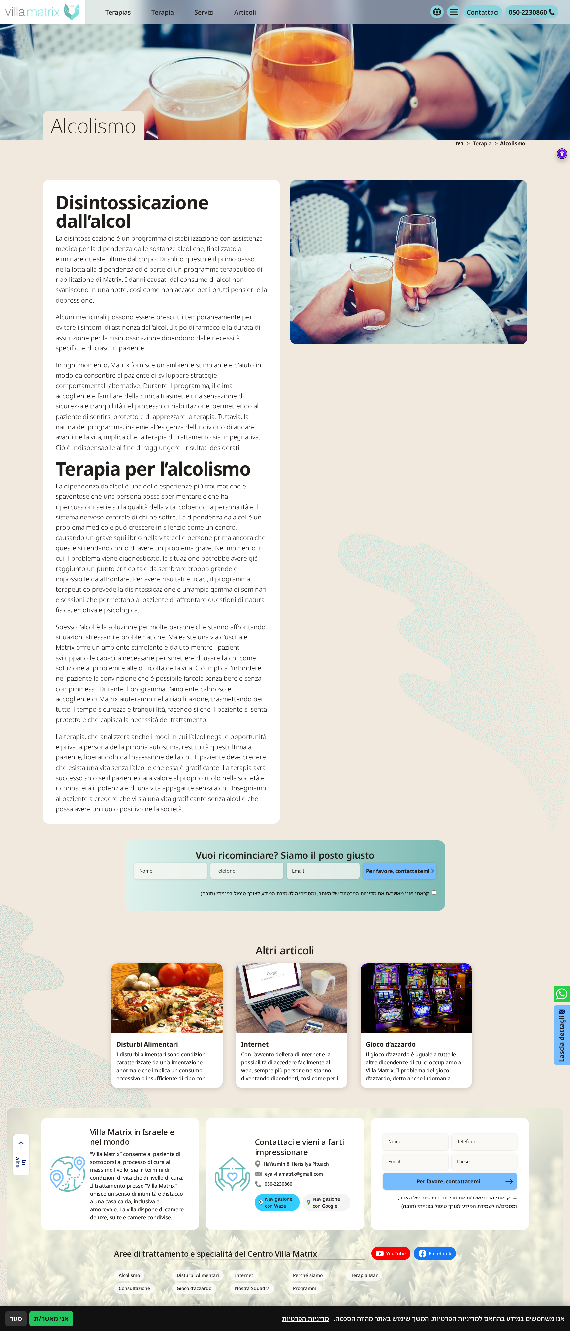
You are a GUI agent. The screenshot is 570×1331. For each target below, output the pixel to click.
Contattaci (483, 12)
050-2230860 (278, 1184)
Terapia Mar (364, 1275)
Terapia (162, 12)
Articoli (245, 12)
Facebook (440, 1253)
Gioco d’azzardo (391, 1044)
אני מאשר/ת (51, 1318)
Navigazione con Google (326, 1202)
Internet (255, 1044)
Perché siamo (308, 1275)
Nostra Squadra (252, 1288)
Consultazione (134, 1288)
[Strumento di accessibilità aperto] (562, 153)
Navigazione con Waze (278, 1202)
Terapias (118, 12)
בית (459, 143)
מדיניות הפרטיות (358, 893)
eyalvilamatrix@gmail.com (294, 1174)
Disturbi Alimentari (147, 1044)
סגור (16, 1318)
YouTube (396, 1253)
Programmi (305, 1288)
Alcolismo (129, 1275)
